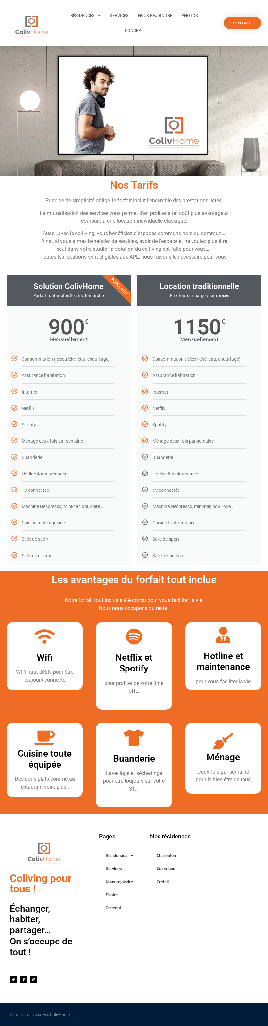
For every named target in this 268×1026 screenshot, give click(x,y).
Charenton (166, 855)
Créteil (163, 881)
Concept (134, 30)
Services (119, 15)
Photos (189, 15)
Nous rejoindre (155, 15)
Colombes (166, 868)
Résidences (82, 15)
